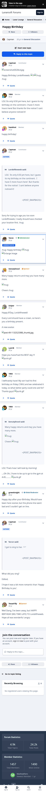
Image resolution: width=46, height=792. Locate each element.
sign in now (18, 641)
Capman (10, 39)
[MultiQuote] (3, 86)
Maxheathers (22, 774)
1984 (11, 94)
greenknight (14, 492)
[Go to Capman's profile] (3, 39)
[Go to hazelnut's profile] (4, 128)
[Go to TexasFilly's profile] (4, 604)
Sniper (11, 306)
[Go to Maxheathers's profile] (12, 775)
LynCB (11, 348)
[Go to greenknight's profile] (4, 493)
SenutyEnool (14, 269)
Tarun (11, 238)
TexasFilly (13, 603)
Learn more (5, 4)
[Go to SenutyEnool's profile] (4, 270)
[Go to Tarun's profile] (4, 239)
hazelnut (12, 127)
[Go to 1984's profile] (4, 95)
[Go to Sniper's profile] (4, 307)
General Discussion (32, 39)
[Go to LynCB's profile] (4, 349)
